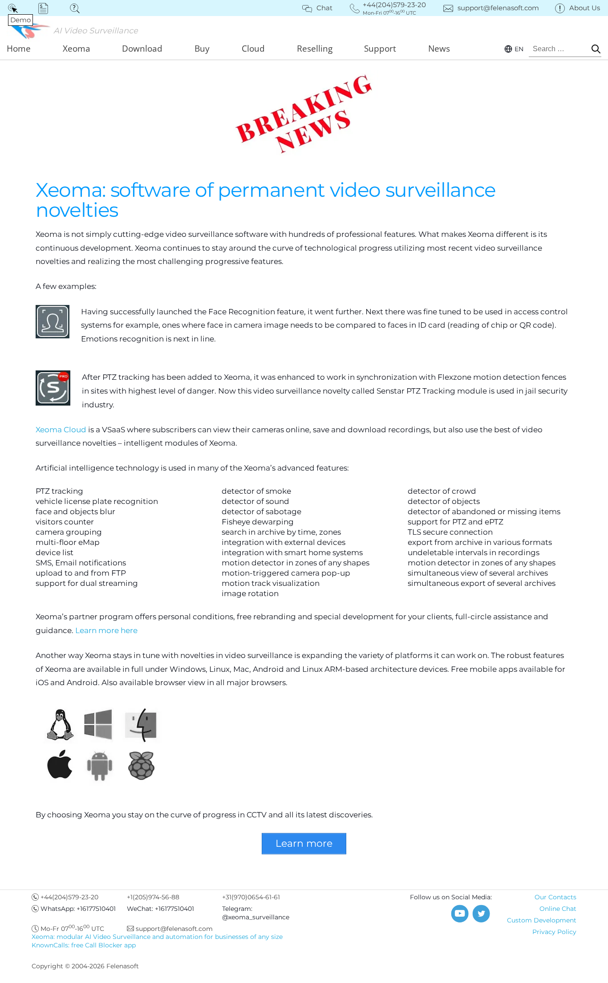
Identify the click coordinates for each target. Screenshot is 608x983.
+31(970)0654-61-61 (251, 897)
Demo (14, 8)
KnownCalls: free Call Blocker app (84, 945)
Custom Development (541, 920)
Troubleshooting (77, 8)
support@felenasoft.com (498, 8)
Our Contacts (555, 897)
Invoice (46, 8)
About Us (584, 8)
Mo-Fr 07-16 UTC (72, 929)
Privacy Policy (554, 932)
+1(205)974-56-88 (153, 897)
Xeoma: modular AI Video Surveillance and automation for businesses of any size (157, 937)
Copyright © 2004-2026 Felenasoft (85, 966)
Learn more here (106, 630)
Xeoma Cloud (61, 429)
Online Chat (557, 909)
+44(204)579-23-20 (69, 897)
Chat (324, 8)
